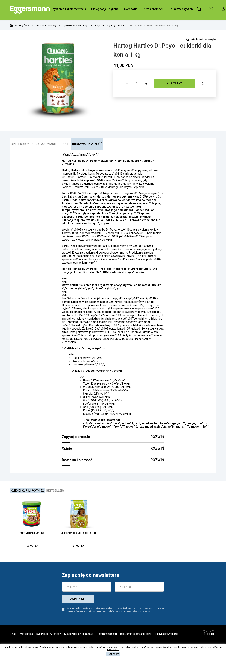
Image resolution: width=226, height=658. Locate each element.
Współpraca (26, 633)
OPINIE (64, 144)
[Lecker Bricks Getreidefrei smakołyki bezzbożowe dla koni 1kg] (78, 514)
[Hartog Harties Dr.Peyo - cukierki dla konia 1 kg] (59, 79)
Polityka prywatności (166, 633)
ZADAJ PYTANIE (46, 144)
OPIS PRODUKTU (22, 144)
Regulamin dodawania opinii (135, 633)
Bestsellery (55, 490)
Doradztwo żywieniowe (184, 9)
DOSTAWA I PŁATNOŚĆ (87, 144)
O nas (13, 633)
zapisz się (78, 598)
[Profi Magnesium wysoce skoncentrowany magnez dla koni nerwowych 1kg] (32, 514)
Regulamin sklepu (107, 633)
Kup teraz (174, 83)
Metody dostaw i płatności (78, 633)
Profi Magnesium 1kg (31, 532)
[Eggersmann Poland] (30, 10)
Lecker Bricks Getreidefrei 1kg (79, 532)
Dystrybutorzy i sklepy (48, 633)
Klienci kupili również (27, 490)
